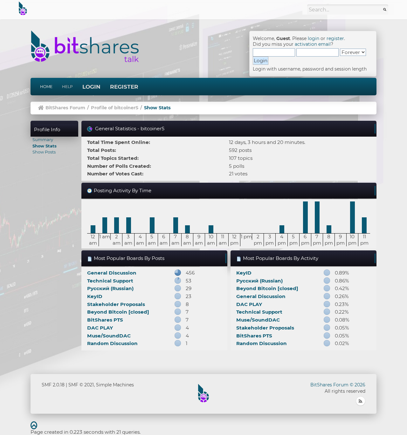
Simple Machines (115, 385)
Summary (42, 139)
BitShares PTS (105, 320)
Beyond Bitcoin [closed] (118, 312)
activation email (313, 44)
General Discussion (111, 273)
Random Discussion (112, 343)
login (313, 38)
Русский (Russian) (110, 288)
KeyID (94, 296)
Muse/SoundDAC (109, 336)
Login (91, 87)
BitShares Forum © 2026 (337, 385)
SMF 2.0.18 (53, 385)
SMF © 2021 (81, 385)
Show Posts (44, 151)
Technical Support (110, 281)
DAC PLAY (100, 328)
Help (67, 86)
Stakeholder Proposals (116, 304)
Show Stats (44, 145)
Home (46, 86)
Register (124, 87)
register (335, 38)
